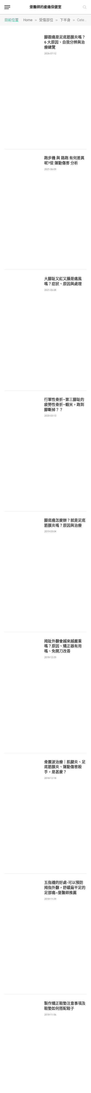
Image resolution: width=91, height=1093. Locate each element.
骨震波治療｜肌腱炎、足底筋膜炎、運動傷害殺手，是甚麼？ (64, 767)
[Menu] (7, 7)
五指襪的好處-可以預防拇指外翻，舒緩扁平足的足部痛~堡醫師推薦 (64, 887)
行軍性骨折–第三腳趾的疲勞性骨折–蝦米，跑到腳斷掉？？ (64, 404)
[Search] (84, 7)
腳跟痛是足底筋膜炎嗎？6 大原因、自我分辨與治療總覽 (64, 42)
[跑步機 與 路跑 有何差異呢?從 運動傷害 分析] (22, 209)
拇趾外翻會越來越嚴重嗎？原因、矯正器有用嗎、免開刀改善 (63, 646)
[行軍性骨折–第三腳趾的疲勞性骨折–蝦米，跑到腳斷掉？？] (22, 451)
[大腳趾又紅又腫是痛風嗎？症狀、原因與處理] (22, 330)
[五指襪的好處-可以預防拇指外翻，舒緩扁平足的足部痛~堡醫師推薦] (22, 934)
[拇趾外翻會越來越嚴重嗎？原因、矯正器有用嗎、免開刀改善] (22, 692)
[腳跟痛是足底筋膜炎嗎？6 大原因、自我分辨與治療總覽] (22, 88)
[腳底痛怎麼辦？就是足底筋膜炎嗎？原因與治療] (22, 572)
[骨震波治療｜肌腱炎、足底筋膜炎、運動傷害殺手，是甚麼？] (22, 813)
